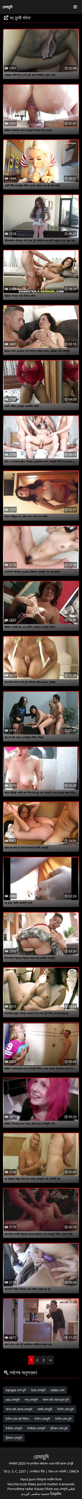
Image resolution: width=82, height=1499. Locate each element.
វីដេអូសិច (55, 1493)
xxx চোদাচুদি (13, 1399)
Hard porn (28, 1479)
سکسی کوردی (30, 1493)
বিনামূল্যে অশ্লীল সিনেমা (49, 1479)
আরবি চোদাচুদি (44, 1409)
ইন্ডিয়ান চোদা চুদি (59, 1428)
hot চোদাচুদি (38, 1390)
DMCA (74, 1471)
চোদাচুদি (7, 7)
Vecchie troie (17, 1484)
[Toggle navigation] (75, 7)
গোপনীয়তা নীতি (37, 1471)
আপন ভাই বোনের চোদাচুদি (19, 1409)
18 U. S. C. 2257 (15, 1471)
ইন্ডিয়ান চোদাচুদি (14, 1438)
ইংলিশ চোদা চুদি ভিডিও (17, 1419)
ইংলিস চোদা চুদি (63, 1419)
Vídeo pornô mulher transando (51, 1484)
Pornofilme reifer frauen (25, 1489)
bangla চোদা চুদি (16, 1390)
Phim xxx (52, 1489)
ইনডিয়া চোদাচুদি (14, 1428)
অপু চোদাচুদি (31, 1399)
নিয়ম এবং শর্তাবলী (57, 1471)
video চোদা (57, 1390)
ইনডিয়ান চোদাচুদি (36, 1428)
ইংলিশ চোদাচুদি (42, 1419)
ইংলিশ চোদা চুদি (65, 1409)
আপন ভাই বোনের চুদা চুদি (56, 1399)
